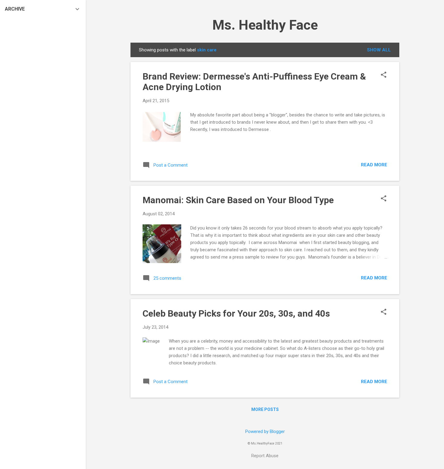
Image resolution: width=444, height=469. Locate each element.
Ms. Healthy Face (265, 25)
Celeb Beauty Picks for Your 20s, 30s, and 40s (236, 313)
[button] (383, 75)
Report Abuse (264, 455)
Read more (374, 165)
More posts (265, 409)
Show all (379, 50)
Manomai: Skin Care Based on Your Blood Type (238, 200)
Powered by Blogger (265, 431)
